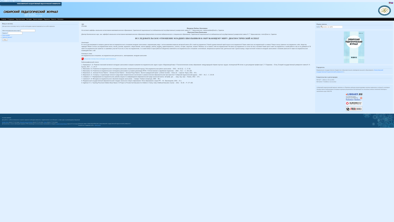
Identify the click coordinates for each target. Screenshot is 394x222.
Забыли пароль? (7, 37)
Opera (45, 122)
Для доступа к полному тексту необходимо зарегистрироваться (100, 58)
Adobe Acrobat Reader (61, 123)
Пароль (5, 33)
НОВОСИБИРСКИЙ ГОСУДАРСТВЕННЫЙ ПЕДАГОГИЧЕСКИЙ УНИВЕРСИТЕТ (39, 4)
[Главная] (384, 15)
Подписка (47, 19)
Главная (3, 19)
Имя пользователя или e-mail (11, 30)
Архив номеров (37, 19)
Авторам (29, 19)
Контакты (60, 19)
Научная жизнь (20, 19)
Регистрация (6, 35)
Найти (318, 27)
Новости (53, 19)
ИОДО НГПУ (98, 125)
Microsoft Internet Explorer (26, 122)
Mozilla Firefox (5, 122)
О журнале (11, 19)
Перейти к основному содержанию (10, 1)
